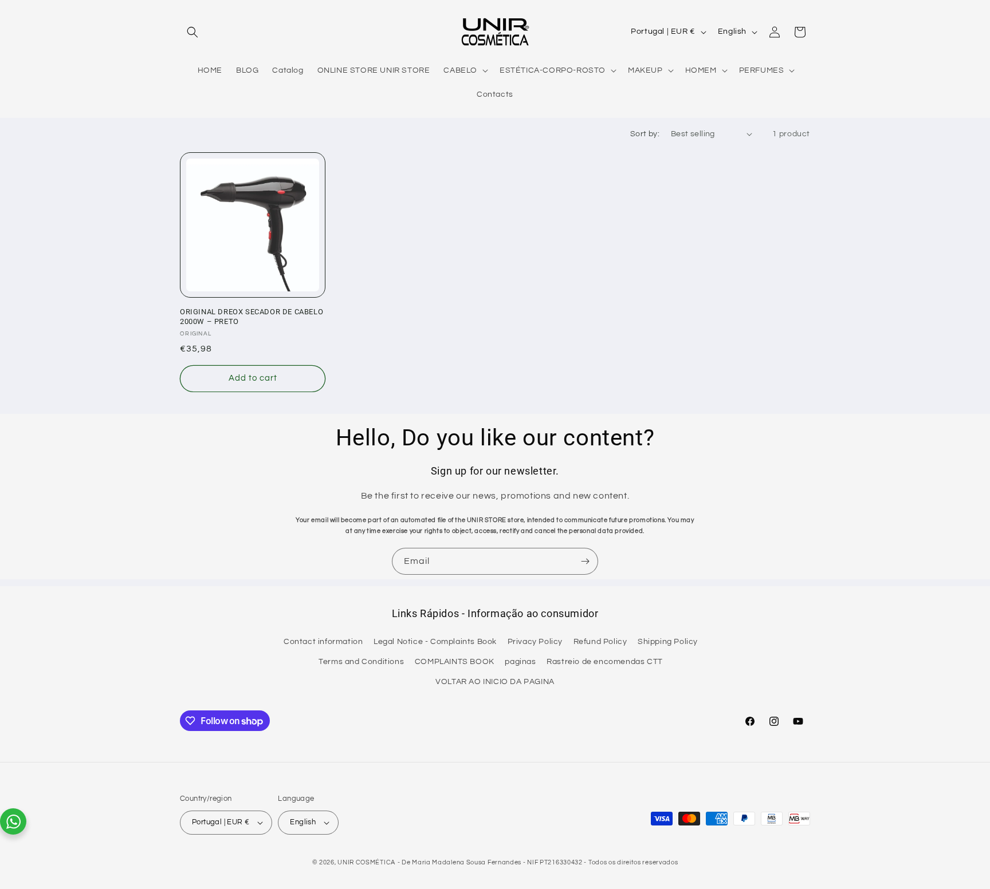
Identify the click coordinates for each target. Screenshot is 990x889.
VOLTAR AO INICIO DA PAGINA (495, 682)
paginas (520, 662)
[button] (192, 32)
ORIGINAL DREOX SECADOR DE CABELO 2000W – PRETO (251, 316)
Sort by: (644, 134)
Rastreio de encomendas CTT (605, 662)
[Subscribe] (585, 561)
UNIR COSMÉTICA (366, 862)
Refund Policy (600, 642)
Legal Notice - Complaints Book (435, 642)
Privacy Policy (535, 642)
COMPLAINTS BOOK (454, 662)
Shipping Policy (668, 642)
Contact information (323, 642)
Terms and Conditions (361, 662)
